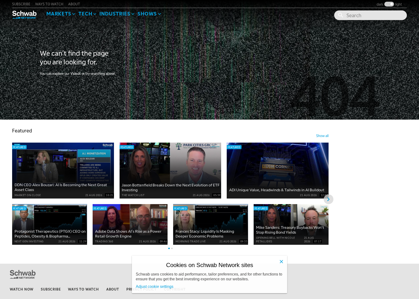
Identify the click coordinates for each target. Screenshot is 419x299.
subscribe (21, 4)
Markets (58, 13)
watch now (21, 289)
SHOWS (147, 13)
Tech (85, 13)
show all (322, 135)
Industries (114, 13)
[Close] (281, 261)
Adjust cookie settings (154, 286)
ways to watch (49, 4)
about (74, 4)
